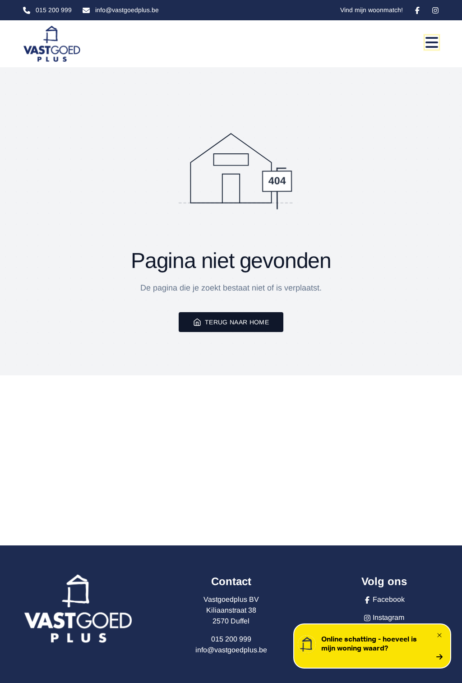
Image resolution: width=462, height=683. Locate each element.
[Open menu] (432, 42)
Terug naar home (237, 322)
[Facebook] (417, 10)
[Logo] (66, 44)
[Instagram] (435, 10)
